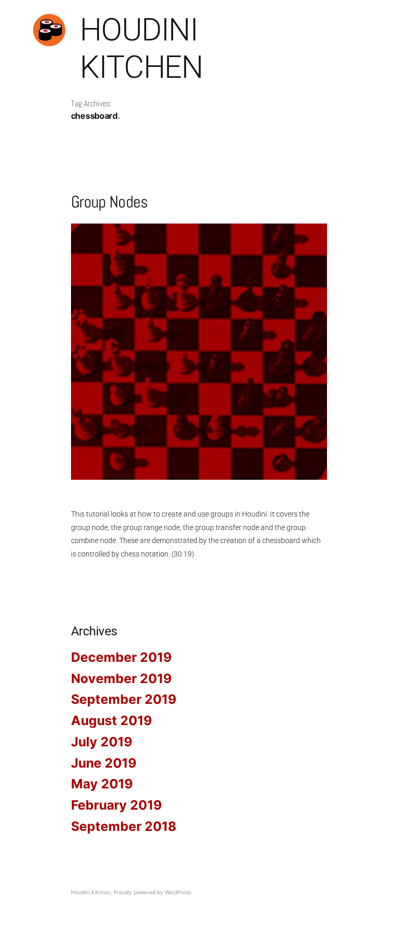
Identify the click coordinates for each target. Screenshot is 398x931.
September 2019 (123, 699)
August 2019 (111, 720)
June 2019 (103, 763)
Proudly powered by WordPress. (152, 892)
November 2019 (121, 678)
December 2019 (121, 657)
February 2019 (116, 805)
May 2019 (102, 783)
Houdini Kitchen (141, 48)
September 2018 (123, 826)
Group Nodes (109, 201)
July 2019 (101, 741)
